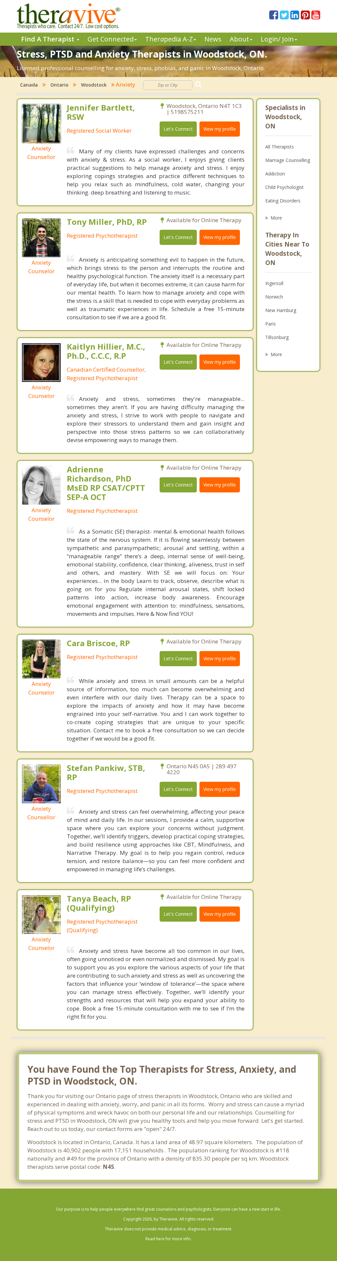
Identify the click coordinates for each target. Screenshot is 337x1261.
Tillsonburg (277, 337)
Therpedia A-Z (169, 39)
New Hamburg (280, 310)
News (212, 39)
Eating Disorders (282, 200)
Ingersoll (274, 283)
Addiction (275, 174)
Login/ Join (277, 39)
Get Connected (111, 39)
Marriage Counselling (287, 160)
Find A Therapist (48, 39)
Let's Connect (178, 129)
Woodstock (94, 85)
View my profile (219, 129)
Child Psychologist (284, 187)
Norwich (274, 297)
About (239, 39)
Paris (270, 324)
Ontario (59, 85)
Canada (29, 85)
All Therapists (279, 147)
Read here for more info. (168, 1239)
